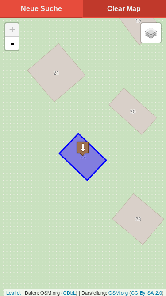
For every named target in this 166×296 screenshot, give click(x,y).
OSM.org (118, 292)
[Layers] (151, 33)
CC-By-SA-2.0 (146, 292)
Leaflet (13, 292)
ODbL (69, 292)
